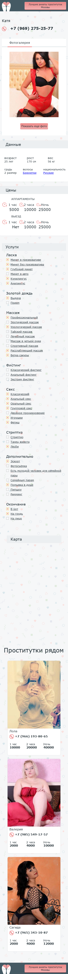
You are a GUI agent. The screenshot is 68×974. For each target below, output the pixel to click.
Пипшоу (16, 489)
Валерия (16, 829)
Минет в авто (20, 273)
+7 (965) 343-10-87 (31, 932)
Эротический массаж (25, 322)
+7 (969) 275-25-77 (31, 28)
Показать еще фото (34, 126)
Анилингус (18, 283)
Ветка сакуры (20, 355)
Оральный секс (21, 403)
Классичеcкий (20, 394)
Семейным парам (22, 480)
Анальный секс (21, 398)
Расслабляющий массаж (27, 350)
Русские (48, 172)
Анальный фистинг (24, 374)
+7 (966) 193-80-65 (31, 736)
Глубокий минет (22, 269)
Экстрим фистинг (22, 379)
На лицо (16, 518)
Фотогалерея (19, 42)
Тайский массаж (21, 331)
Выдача (16, 298)
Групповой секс (21, 408)
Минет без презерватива (27, 264)
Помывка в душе (22, 484)
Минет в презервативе (26, 259)
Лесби (15, 446)
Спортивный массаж (24, 345)
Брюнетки (29, 172)
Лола (13, 731)
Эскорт (15, 461)
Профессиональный (24, 317)
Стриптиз (17, 437)
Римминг (16, 494)
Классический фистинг (26, 370)
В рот (14, 509)
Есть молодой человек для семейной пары (36, 473)
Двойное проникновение (28, 413)
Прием (15, 302)
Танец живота (20, 441)
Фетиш (15, 422)
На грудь (17, 513)
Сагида (15, 927)
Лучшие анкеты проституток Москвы (45, 6)
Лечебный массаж (23, 336)
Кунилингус (19, 278)
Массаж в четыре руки (26, 341)
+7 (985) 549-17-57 (31, 834)
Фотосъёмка (19, 466)
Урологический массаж (26, 327)
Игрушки (17, 417)
